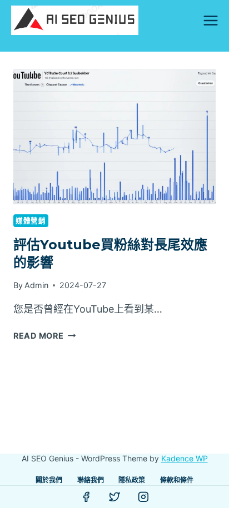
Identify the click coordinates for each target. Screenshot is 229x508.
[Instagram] (143, 497)
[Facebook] (86, 497)
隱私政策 (131, 480)
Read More (44, 335)
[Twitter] (114, 497)
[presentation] (114, 136)
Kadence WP (184, 458)
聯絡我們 (90, 480)
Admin (36, 285)
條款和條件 (176, 480)
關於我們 (49, 480)
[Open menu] (210, 20)
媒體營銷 (31, 221)
